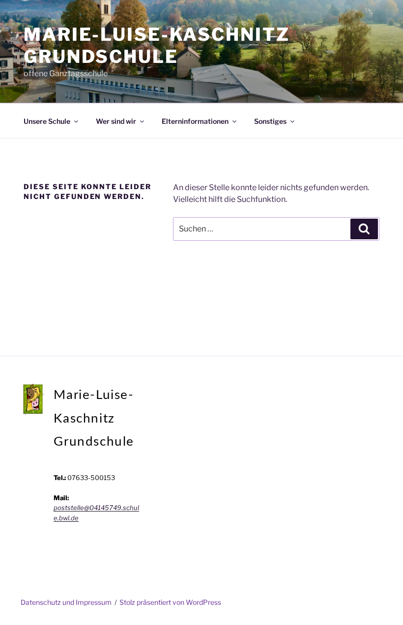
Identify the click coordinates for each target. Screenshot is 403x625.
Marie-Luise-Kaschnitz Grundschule (156, 45)
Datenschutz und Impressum (66, 602)
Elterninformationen (195, 121)
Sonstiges (270, 121)
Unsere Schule (47, 121)
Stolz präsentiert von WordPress (170, 602)
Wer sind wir (116, 121)
